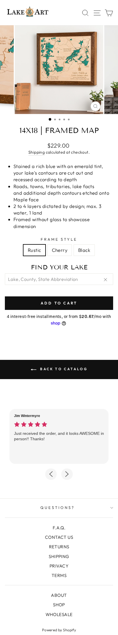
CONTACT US (59, 537)
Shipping (36, 152)
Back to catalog (63, 369)
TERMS (59, 575)
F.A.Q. (59, 527)
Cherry (59, 250)
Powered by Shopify (59, 630)
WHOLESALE (59, 614)
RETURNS (59, 546)
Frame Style (59, 239)
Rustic (34, 250)
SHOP (59, 604)
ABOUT (59, 595)
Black (84, 250)
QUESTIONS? (57, 507)
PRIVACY (59, 566)
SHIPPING (59, 556)
